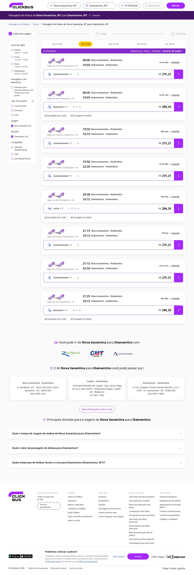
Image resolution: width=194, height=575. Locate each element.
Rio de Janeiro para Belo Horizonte (139, 527)
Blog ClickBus (74, 512)
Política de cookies (53, 561)
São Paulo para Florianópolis (141, 539)
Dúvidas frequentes (168, 496)
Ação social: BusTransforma (80, 516)
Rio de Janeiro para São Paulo (142, 515)
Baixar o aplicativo (76, 504)
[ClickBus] (21, 6)
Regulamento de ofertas (170, 500)
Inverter (96, 15)
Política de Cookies (58, 568)
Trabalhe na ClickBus (77, 508)
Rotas (36, 24)
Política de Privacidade (38, 568)
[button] (175, 62)
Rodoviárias (104, 500)
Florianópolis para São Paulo (141, 543)
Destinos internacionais (170, 511)
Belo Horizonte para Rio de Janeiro (140, 534)
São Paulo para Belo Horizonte (138, 520)
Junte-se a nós (74, 520)
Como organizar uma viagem (111, 516)
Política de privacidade (88, 561)
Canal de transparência (170, 515)
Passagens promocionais (110, 508)
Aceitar (138, 556)
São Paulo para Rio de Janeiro (142, 496)
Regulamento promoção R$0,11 (170, 506)
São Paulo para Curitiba (139, 500)
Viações (102, 504)
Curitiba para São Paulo (139, 511)
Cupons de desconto (108, 512)
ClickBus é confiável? (168, 519)
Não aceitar (119, 556)
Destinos (102, 496)
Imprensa (72, 500)
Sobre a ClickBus (75, 496)
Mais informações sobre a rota (97, 409)
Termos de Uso (76, 568)
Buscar (175, 5)
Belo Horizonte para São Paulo (139, 506)
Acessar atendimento (45, 506)
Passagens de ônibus (18, 24)
